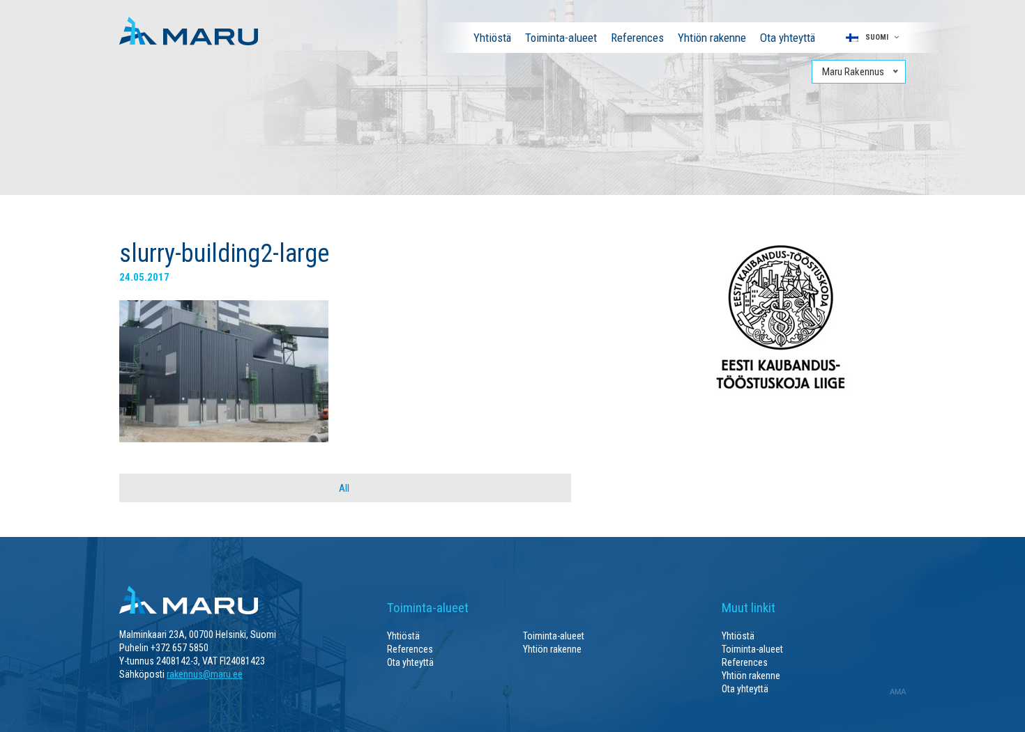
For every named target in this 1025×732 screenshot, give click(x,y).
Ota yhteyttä (787, 38)
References (637, 38)
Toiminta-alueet (561, 38)
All (344, 488)
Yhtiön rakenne (712, 38)
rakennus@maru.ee (205, 674)
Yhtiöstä (492, 38)
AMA (898, 691)
